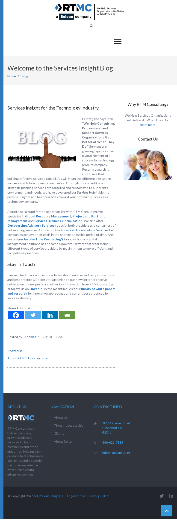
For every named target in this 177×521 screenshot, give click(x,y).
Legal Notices (77, 496)
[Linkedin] (50, 315)
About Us (61, 417)
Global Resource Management (48, 216)
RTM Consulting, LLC (49, 496)
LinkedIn (36, 289)
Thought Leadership (68, 425)
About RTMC (17, 358)
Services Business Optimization (58, 221)
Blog (25, 76)
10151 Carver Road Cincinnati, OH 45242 (116, 427)
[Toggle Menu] (117, 41)
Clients (59, 433)
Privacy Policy (99, 496)
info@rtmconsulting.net (119, 452)
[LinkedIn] (171, 495)
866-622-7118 (112, 442)
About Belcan (64, 441)
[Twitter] (33, 315)
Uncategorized (38, 358)
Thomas (30, 337)
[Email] (67, 315)
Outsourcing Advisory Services (30, 225)
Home (11, 76)
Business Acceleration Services (85, 230)
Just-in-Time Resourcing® (44, 239)
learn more (148, 125)
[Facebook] (16, 315)
